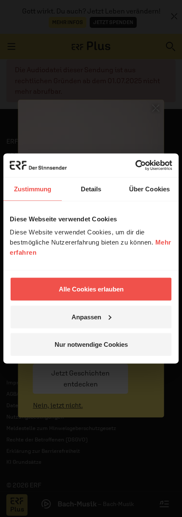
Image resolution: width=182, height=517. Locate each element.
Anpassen (86, 316)
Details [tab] (91, 188)
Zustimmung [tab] (33, 188)
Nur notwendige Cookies (91, 344)
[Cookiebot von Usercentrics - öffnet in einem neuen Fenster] (135, 165)
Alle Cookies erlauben (91, 289)
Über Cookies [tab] (149, 188)
